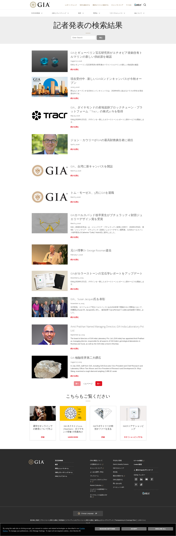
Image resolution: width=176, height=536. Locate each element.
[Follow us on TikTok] (141, 484)
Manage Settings (107, 529)
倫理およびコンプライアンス (104, 520)
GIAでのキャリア (118, 468)
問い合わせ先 (117, 483)
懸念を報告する (118, 476)
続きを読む (75, 69)
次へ (98, 383)
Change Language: (89, 513)
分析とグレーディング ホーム (64, 472)
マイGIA (128, 5)
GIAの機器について (96, 460)
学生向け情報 (117, 460)
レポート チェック (71, 5)
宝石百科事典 (59, 460)
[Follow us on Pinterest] (136, 484)
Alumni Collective (95, 485)
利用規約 (62, 520)
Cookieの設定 (138, 464)
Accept (134, 529)
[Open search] (144, 4)
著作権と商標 (34, 520)
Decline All (160, 529)
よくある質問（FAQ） (97, 472)
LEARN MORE (73, 437)
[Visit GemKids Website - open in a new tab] (146, 493)
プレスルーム (94, 476)
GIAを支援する (118, 479)
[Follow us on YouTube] (146, 479)
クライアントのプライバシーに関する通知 (79, 520)
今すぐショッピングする (133, 437)
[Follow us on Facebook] (136, 479)
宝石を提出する (85, 5)
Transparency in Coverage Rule (125, 520)
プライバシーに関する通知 (48, 520)
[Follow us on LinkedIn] (141, 479)
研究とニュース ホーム (62, 468)
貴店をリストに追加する (100, 5)
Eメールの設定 (138, 460)
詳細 (42, 437)
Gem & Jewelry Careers (120, 464)
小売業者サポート (96, 464)
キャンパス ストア (117, 5)
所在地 (115, 472)
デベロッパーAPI (118, 487)
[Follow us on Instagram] (152, 479)
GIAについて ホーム (61, 476)
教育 (56, 464)
